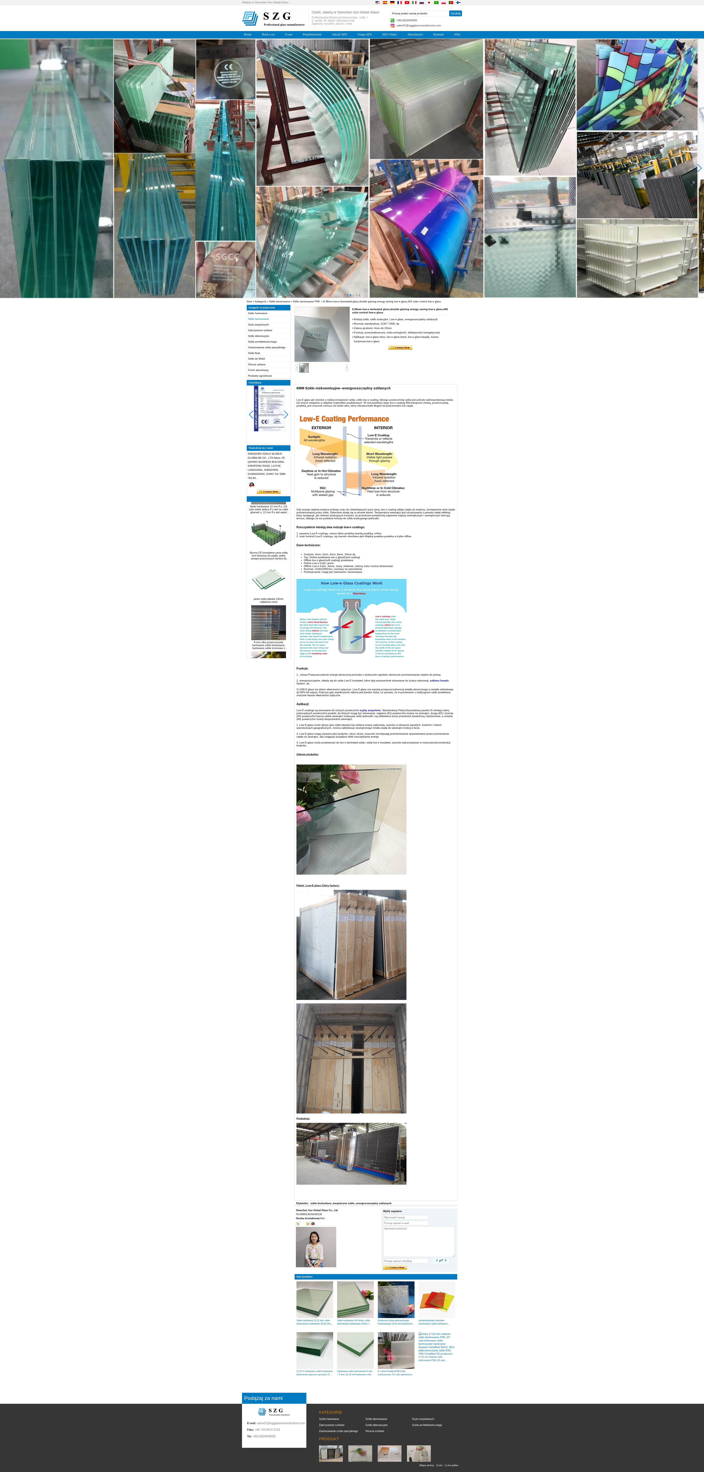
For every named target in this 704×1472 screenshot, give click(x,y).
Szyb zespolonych (258, 324)
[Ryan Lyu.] (252, 484)
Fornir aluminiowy (258, 370)
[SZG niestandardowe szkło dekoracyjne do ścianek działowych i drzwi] (352, 168)
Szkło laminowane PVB (306, 301)
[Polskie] (443, 2)
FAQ (457, 34)
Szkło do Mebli (256, 358)
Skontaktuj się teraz (268, 491)
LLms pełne (451, 1465)
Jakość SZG (339, 34)
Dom (249, 301)
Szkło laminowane (279, 301)
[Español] (385, 2)
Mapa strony (426, 1465)
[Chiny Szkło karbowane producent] (360, 1460)
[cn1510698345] (313, 1224)
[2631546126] (303, 1224)
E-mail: (251, 1423)
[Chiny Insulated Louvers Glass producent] (331, 1460)
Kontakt (438, 34)
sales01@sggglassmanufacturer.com (418, 25)
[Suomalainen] (458, 2)
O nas (288, 34)
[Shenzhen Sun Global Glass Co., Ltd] (274, 25)
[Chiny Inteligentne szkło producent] (419, 1460)
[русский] (421, 2)
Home (248, 34)
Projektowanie (312, 34)
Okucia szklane (257, 364)
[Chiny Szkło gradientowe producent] (390, 1460)
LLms (439, 1465)
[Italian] (414, 2)
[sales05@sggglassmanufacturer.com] (308, 1224)
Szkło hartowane (257, 313)
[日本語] (429, 2)
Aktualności (415, 34)
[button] (344, 295)
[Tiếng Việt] (407, 2)
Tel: (249, 1436)
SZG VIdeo (389, 34)
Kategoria (260, 301)
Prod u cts (268, 34)
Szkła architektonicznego (262, 341)
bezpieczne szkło (344, 1203)
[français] (399, 2)
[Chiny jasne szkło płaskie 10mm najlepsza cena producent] (268, 534)
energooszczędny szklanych (374, 1203)
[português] (451, 2)
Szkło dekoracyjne (258, 335)
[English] (377, 2)
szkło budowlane (321, 1203)
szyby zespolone (370, 710)
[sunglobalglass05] (298, 1224)
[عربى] (436, 2)
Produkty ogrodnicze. (260, 375)
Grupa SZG (365, 34)
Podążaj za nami (263, 1398)
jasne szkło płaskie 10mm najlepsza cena (268, 539)
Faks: (250, 1429)
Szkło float (254, 353)
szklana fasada (439, 680)
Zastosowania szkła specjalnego (266, 347)
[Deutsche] (392, 2)
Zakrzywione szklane (260, 330)
